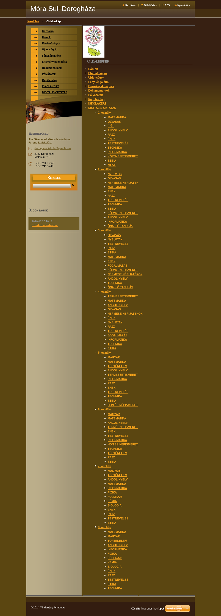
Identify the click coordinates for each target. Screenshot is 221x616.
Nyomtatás (183, 5)
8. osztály (104, 527)
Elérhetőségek (97, 73)
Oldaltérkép (150, 5)
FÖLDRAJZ (115, 496)
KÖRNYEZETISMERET (123, 156)
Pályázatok (95, 95)
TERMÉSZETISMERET (123, 296)
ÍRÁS (111, 126)
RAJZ (111, 134)
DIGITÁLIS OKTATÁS (102, 108)
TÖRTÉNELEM (117, 366)
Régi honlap (96, 99)
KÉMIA (112, 501)
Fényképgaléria (98, 82)
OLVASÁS (114, 121)
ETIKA (112, 160)
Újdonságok (96, 77)
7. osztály (104, 466)
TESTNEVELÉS (118, 143)
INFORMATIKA (117, 152)
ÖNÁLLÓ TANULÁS (120, 226)
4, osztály (104, 291)
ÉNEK (111, 139)
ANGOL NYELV (118, 130)
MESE (112, 165)
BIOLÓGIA (115, 505)
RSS (167, 5)
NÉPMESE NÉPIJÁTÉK (123, 182)
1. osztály (104, 112)
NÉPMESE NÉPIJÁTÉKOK (125, 274)
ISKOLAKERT (97, 103)
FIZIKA (112, 492)
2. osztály (104, 169)
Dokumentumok (98, 90)
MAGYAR (114, 357)
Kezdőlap (130, 5)
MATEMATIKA (117, 117)
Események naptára (101, 86)
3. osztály (104, 230)
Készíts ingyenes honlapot (147, 608)
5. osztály (104, 352)
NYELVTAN (115, 174)
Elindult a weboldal (45, 225)
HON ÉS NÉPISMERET (123, 405)
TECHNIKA (115, 147)
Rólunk (93, 69)
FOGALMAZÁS (117, 265)
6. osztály (104, 409)
